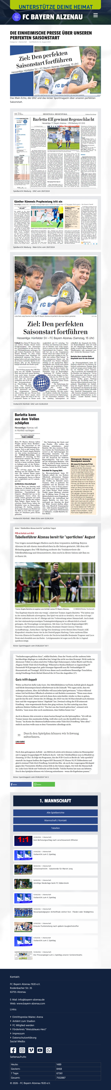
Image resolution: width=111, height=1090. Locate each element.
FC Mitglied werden (23, 1025)
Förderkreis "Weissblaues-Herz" (29, 1029)
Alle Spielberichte (55, 812)
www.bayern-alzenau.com (31, 1003)
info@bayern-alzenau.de (31, 1000)
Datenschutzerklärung (24, 1038)
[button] (21, 784)
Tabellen (55, 828)
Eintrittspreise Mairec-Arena (27, 1017)
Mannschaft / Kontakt (55, 820)
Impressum (18, 1033)
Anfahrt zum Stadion (23, 1021)
